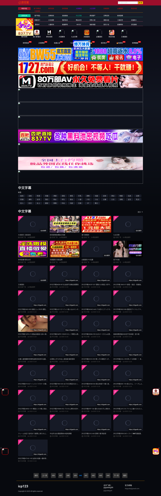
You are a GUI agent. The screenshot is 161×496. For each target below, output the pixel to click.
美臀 (88, 196)
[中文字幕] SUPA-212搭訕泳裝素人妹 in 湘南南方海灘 (36, 334)
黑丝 (112, 196)
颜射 (46, 203)
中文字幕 (79, 15)
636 (53, 475)
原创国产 (92, 15)
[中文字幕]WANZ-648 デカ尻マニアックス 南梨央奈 (99, 309)
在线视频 (24, 24)
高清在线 (24, 15)
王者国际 (21, 284)
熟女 (55, 199)
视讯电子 (104, 43)
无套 (79, 203)
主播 (104, 199)
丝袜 (104, 196)
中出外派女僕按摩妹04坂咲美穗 (61, 433)
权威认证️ (57, 43)
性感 (38, 196)
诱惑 (55, 196)
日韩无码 (106, 15)
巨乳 (79, 196)
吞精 (55, 203)
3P (88, 203)
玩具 (129, 196)
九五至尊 (116, 235)
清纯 (63, 196)
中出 (63, 203)
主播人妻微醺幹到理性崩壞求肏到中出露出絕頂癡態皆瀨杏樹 (38, 359)
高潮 (21, 199)
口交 (112, 199)
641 (86, 475)
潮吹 (30, 199)
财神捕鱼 (135, 43)
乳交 (137, 199)
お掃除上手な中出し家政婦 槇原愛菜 (62, 359)
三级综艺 (120, 20)
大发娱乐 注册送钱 (24, 235)
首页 (36, 475)
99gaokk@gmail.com (132, 488)
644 (108, 475)
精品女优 (79, 20)
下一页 (116, 475)
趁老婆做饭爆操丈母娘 (57, 235)
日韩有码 (51, 15)
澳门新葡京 (85, 235)
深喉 (121, 199)
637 (60, 475)
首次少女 (106, 24)
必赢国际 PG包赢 (87, 260)
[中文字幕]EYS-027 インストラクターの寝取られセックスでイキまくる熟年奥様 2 (46, 384)
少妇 (88, 199)
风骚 (46, 196)
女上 (38, 203)
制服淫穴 (37, 20)
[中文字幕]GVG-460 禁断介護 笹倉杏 (94, 433)
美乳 (71, 196)
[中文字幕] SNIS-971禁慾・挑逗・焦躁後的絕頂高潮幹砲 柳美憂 (135, 284)
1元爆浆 (72, 43)
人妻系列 (51, 24)
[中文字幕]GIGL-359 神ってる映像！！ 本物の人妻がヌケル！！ (135, 359)
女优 (38, 199)
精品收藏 (24, 20)
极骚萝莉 (65, 24)
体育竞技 (26, 43)
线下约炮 (116, 260)
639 (75, 475)
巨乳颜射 (134, 24)
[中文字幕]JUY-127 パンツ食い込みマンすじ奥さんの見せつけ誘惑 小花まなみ (76, 309)
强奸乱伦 (65, 20)
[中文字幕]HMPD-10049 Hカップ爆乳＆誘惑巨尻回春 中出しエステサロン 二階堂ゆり (79, 334)
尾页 (124, 475)
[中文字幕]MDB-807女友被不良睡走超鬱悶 (64, 284)
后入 (21, 203)
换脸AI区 (106, 20)
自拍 (30, 196)
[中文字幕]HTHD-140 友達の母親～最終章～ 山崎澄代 (36, 458)
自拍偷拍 (65, 15)
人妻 (79, 199)
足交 (129, 199)
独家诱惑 (92, 24)
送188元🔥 (88, 43)
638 (68, 475)
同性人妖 (92, 20)
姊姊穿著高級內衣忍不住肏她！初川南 (126, 334)
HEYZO (78, 24)
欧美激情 (120, 15)
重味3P (37, 24)
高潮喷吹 (120, 24)
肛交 (30, 203)
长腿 (96, 196)
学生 (63, 199)
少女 (96, 199)
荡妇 (46, 199)
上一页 (44, 475)
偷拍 (21, 196)
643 (100, 475)
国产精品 (37, 15)
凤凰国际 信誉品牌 (56, 260)
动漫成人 (134, 20)
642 (93, 475)
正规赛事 (41, 43)
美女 (71, 199)
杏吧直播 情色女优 (24, 260)
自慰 (137, 196)
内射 (71, 203)
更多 (139, 212)
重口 (96, 203)
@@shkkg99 (108, 491)
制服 (121, 196)
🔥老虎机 (119, 43)
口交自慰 (51, 20)
